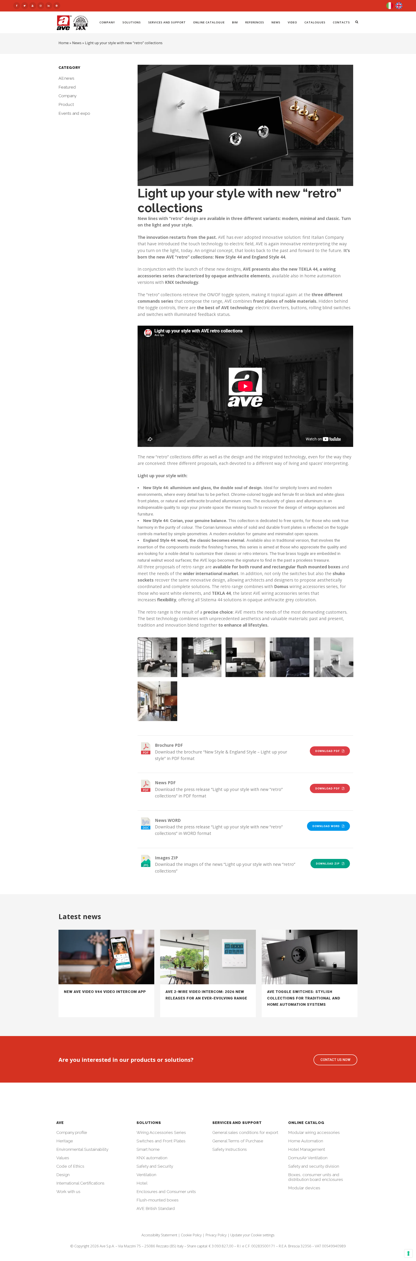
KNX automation (151, 1157)
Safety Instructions (229, 1149)
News (76, 42)
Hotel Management (306, 1149)
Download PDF (327, 751)
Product (66, 104)
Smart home (148, 1149)
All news (66, 78)
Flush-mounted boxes (157, 1200)
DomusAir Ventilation (307, 1157)
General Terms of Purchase (237, 1140)
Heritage (64, 1140)
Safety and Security (154, 1166)
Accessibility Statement (159, 1234)
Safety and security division (313, 1166)
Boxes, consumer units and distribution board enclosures (315, 1177)
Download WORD (326, 826)
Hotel (141, 1183)
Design (63, 1174)
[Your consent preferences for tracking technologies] (408, 1253)
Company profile (71, 1132)
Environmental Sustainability (82, 1149)
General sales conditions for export (245, 1132)
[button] (335, 1059)
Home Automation (305, 1140)
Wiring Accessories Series (161, 1132)
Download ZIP (328, 863)
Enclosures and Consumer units (166, 1191)
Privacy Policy (216, 1234)
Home (63, 42)
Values (62, 1157)
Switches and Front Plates (160, 1140)
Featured (67, 87)
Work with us (68, 1191)
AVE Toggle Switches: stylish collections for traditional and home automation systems (303, 998)
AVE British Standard (155, 1208)
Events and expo (74, 113)
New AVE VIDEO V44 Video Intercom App (105, 991)
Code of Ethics (70, 1166)
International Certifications (80, 1183)
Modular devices (304, 1187)
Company (67, 95)
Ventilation (146, 1174)
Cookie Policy (191, 1234)
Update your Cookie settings (252, 1234)
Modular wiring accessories (314, 1132)
